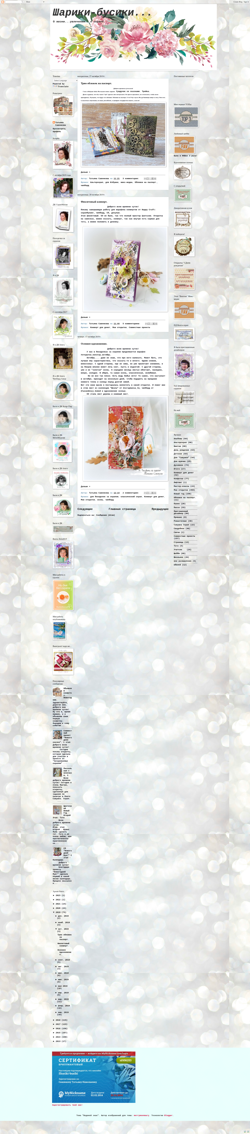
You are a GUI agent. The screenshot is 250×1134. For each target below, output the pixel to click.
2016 (59, 1029)
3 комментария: (131, 179)
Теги (176, 546)
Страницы (178, 542)
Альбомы (178, 439)
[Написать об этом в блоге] (147, 178)
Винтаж (177, 446)
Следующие (85, 509)
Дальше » (85, 172)
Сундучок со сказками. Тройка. (133, 91)
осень (100, 500)
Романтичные (180, 521)
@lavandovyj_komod (91, 391)
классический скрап (131, 497)
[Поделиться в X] (150, 178)
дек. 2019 (63, 916)
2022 (59, 900)
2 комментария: (131, 493)
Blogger (168, 1115)
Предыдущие (160, 509)
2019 (59, 912)
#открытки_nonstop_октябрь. (96, 355)
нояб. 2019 (64, 923)
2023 (59, 895)
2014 (59, 1037)
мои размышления (182, 561)
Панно (177, 504)
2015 (59, 1033)
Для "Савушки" (181, 458)
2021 (59, 904)
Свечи (177, 532)
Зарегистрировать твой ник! (67, 1105)
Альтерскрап (96, 182)
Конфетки (178, 479)
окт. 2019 (63, 929)
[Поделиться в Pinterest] (155, 178)
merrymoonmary (141, 1115)
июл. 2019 (63, 973)
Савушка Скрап (181, 525)
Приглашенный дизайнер (181, 512)
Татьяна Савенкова (60, 124)
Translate (63, 87)
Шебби (177, 553)
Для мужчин (180, 461)
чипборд (85, 185)
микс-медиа (126, 182)
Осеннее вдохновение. (94, 343)
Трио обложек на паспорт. (96, 83)
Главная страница (122, 509)
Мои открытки (120, 327)
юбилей (177, 565)
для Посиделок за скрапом (104, 497)
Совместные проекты (139, 327)
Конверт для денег (100, 327)
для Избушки (111, 182)
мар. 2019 (63, 999)
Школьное (178, 557)
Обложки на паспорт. (146, 182)
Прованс (178, 517)
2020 (59, 908)
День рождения (181, 450)
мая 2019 (62, 986)
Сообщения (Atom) (105, 515)
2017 (59, 1024)
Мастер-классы (181, 486)
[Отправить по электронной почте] (145, 178)
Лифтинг (178, 482)
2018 (59, 1020)
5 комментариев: (132, 324)
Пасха (177, 507)
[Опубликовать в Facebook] (152, 178)
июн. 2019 (63, 980)
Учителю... (180, 550)
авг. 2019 (63, 967)
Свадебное (179, 529)
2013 (59, 1041)
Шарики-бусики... (103, 13)
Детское (178, 454)
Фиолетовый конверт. (94, 201)
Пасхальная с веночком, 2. (68, 771)
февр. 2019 (64, 1006)
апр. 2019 (63, 993)
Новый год (179, 494)
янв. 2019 (63, 1012)
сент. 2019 (64, 960)
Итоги (177, 469)
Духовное (178, 465)
